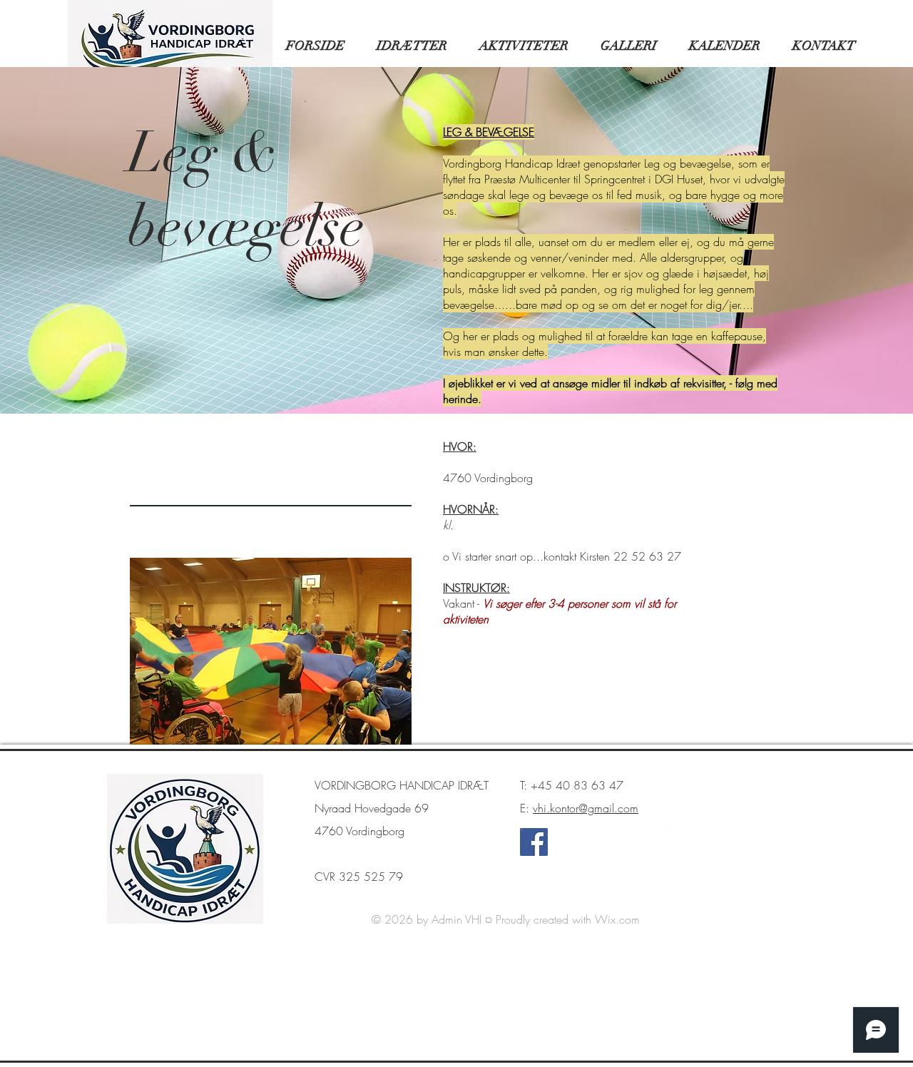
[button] (406, 45)
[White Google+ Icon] (712, 827)
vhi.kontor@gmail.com (585, 808)
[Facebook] (534, 842)
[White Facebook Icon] (673, 827)
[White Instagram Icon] (731, 827)
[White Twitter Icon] (692, 827)
